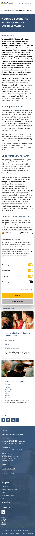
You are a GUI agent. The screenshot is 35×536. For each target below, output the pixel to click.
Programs (5, 533)
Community (5, 35)
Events (12, 533)
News (8, 9)
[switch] (30, 270)
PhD (2, 498)
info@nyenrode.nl (7, 473)
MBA (3, 492)
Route (3, 465)
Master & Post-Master (9, 490)
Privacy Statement (27, 533)
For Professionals (7, 495)
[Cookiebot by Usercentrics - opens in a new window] (21, 233)
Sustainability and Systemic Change (15, 382)
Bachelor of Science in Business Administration (17, 334)
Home (3, 9)
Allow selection (17, 301)
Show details (25, 289)
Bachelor (4, 487)
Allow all (17, 295)
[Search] (20, 3)
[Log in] (23, 3)
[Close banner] (32, 233)
